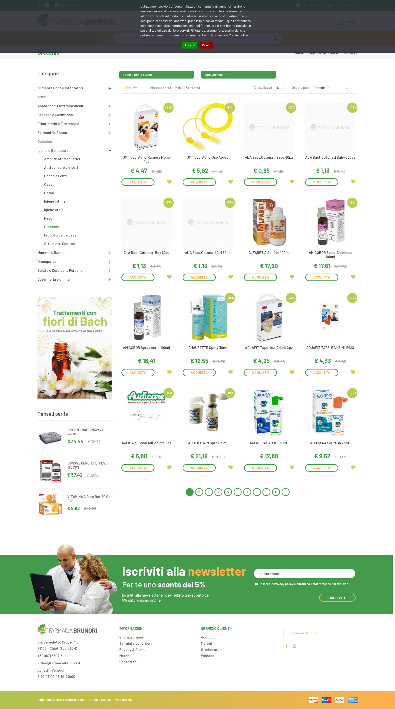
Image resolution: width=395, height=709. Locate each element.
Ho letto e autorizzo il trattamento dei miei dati (304, 584)
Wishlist (207, 655)
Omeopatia (46, 261)
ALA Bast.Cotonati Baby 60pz (269, 157)
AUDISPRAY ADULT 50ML (269, 442)
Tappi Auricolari (214, 74)
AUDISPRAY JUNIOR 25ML (330, 442)
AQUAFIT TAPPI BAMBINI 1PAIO (330, 347)
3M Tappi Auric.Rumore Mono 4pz (146, 159)
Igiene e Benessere (53, 150)
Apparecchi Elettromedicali (60, 105)
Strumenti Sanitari (59, 243)
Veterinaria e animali (54, 279)
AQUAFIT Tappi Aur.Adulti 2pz (269, 347)
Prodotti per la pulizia (137, 74)
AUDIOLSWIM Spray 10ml (207, 442)
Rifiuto (206, 45)
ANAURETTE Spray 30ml (207, 347)
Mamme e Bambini (52, 252)
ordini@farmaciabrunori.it (58, 663)
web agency (123, 699)
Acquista (138, 182)
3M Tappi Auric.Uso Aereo (207, 157)
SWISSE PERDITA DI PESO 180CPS (87, 465)
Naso (48, 218)
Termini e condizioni (135, 643)
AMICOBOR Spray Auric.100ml (146, 347)
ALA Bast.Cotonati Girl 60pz (207, 252)
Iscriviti (337, 597)
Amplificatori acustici (62, 159)
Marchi (124, 655)
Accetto (190, 45)
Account (208, 637)
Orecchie (51, 226)
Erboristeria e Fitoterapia (58, 123)
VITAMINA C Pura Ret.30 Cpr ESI (89, 498)
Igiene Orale (54, 209)
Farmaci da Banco (52, 132)
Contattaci (128, 662)
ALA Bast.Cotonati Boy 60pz (146, 252)
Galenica (44, 141)
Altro (41, 97)
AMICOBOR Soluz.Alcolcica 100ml (330, 254)
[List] (135, 87)
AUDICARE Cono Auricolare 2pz (146, 442)
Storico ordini (212, 649)
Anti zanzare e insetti (61, 167)
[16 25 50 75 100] (279, 88)
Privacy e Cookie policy (231, 35)
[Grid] (128, 87)
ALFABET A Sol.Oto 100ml (269, 252)
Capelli (49, 184)
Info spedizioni (131, 637)
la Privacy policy (282, 584)
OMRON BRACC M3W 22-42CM (86, 431)
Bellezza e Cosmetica (55, 114)
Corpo (49, 192)
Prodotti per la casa (60, 235)
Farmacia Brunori (302, 633)
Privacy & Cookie (133, 649)
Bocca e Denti (55, 176)
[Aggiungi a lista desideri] (169, 181)
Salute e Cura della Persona (60, 270)
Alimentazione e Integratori (60, 88)
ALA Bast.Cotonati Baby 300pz (330, 157)
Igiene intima (55, 201)
